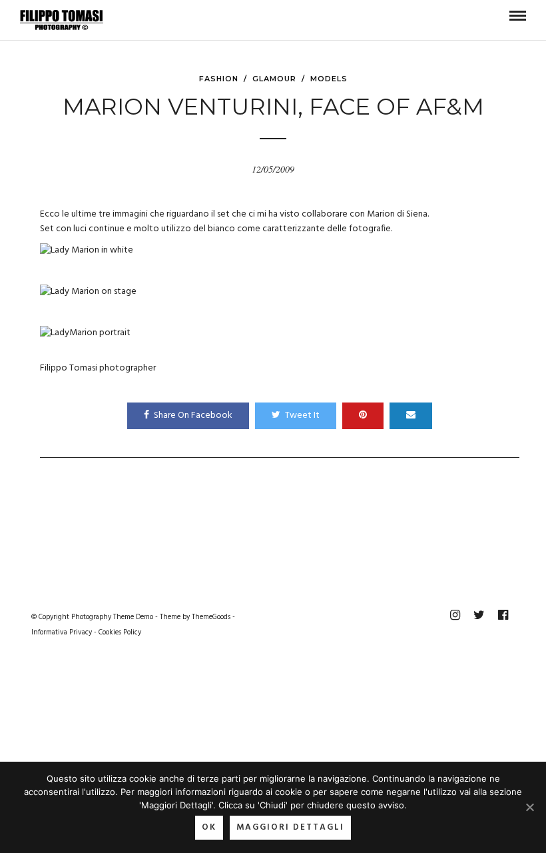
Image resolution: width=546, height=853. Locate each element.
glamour (274, 78)
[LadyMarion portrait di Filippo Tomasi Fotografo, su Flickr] (85, 333)
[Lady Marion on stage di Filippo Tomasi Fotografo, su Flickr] (88, 291)
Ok (209, 827)
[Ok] (529, 807)
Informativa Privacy (61, 632)
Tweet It (302, 415)
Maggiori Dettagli (290, 827)
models (329, 78)
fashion (218, 78)
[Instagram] (454, 615)
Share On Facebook (193, 415)
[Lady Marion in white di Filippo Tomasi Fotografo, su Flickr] (86, 250)
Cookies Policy (120, 632)
